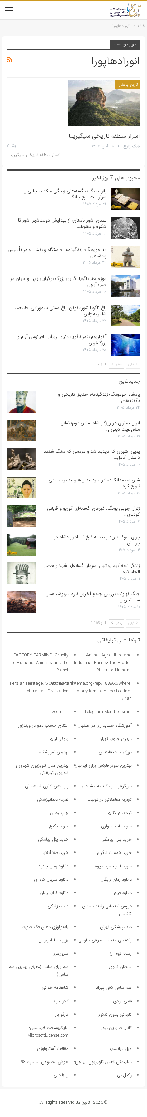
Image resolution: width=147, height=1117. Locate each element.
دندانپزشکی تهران (116, 927)
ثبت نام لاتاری (119, 812)
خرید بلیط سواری (116, 826)
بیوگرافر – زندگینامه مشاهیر (107, 786)
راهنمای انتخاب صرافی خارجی (105, 940)
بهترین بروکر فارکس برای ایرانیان (103, 765)
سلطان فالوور (120, 966)
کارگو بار (61, 1014)
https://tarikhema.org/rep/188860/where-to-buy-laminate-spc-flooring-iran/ (91, 691)
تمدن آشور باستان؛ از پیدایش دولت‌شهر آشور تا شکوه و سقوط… (62, 223)
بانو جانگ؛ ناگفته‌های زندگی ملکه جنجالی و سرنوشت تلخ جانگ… (65, 194)
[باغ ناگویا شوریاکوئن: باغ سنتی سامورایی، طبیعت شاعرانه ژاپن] (125, 316)
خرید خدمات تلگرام (114, 852)
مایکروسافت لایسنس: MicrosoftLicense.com (47, 1031)
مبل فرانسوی (120, 1048)
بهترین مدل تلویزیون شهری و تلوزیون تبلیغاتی (41, 769)
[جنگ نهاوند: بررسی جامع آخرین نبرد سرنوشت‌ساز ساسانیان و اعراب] (21, 602)
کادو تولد (60, 1001)
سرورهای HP (56, 953)
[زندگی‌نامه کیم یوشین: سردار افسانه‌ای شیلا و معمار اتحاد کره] (21, 573)
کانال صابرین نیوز (116, 1027)
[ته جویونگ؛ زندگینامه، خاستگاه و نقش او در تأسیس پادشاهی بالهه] (125, 257)
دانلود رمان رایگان (116, 879)
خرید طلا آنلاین (54, 852)
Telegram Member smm (108, 711)
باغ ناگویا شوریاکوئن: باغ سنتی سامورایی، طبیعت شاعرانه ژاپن (60, 311)
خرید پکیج (58, 826)
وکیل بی (124, 1075)
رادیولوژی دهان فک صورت (44, 927)
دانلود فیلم (123, 892)
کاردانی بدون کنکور (115, 1014)
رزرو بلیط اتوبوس (53, 940)
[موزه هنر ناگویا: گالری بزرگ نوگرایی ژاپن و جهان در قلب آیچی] (125, 286)
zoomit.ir (60, 711)
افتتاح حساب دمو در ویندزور (43, 725)
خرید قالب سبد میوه (113, 866)
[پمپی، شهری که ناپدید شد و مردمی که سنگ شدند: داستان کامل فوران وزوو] (21, 459)
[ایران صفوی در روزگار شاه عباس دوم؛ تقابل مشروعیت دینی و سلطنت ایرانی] (21, 431)
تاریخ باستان (127, 84)
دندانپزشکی (58, 906)
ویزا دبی (61, 1075)
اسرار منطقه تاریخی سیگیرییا (104, 136)
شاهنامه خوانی (55, 987)
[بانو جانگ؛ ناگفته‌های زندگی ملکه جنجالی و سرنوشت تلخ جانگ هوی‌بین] (125, 199)
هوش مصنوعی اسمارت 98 (44, 1062)
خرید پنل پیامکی (116, 839)
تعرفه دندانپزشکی (52, 799)
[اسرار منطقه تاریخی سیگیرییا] (104, 103)
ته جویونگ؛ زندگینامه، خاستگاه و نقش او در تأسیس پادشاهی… (57, 252)
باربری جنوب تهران (115, 738)
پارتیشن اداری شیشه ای (46, 786)
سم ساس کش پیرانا (114, 987)
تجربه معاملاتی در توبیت (109, 799)
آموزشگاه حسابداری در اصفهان (104, 725)
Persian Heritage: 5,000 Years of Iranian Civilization (39, 687)
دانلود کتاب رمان (54, 892)
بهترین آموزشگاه (53, 752)
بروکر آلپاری (58, 738)
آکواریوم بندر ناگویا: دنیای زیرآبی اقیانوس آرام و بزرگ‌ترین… (61, 340)
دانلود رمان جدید (53, 866)
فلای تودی (122, 1001)
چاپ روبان (59, 812)
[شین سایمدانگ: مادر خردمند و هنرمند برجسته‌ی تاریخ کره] (21, 488)
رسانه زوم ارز (121, 953)
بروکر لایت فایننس (115, 752)
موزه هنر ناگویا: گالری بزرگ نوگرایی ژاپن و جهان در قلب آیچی (58, 281)
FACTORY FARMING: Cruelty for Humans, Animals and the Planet (39, 663)
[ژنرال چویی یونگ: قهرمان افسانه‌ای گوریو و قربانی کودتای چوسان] (21, 516)
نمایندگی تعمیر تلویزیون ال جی (103, 1062)
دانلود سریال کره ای (51, 879)
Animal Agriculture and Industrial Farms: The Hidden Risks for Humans (103, 663)
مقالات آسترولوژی (52, 1048)
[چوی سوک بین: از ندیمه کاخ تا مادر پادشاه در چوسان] (21, 545)
